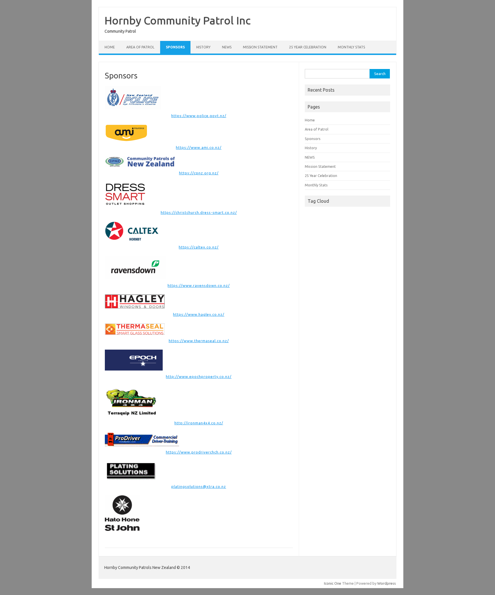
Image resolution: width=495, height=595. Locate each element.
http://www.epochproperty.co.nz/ (198, 377)
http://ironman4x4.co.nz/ (198, 423)
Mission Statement (260, 47)
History (203, 47)
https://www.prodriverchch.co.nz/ (199, 452)
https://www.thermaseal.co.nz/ (199, 341)
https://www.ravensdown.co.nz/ (199, 285)
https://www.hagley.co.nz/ (198, 314)
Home (110, 47)
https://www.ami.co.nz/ (198, 147)
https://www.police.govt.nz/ (198, 116)
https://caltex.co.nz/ (199, 247)
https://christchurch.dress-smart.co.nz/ (199, 212)
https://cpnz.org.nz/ (199, 173)
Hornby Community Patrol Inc (178, 20)
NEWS (226, 47)
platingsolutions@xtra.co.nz (198, 486)
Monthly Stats (351, 47)
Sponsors (175, 47)
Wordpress (386, 583)
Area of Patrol (140, 47)
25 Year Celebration (307, 47)
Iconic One (332, 583)
